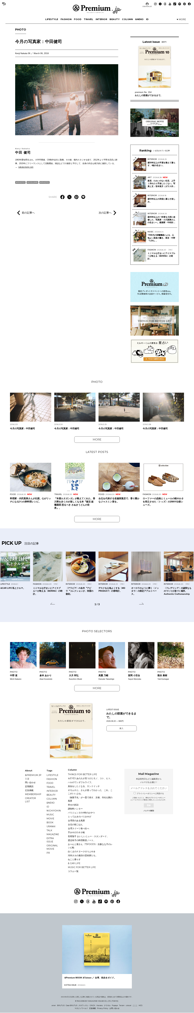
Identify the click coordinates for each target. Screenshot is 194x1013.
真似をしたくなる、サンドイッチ (84, 786)
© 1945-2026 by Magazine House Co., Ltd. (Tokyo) (96, 1001)
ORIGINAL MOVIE (52, 847)
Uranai (51, 826)
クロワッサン (84, 1005)
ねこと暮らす (74, 859)
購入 (122, 728)
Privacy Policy (102, 1008)
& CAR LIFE (74, 863)
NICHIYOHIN (54, 810)
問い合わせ (30, 782)
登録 (149, 805)
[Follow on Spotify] (179, 4)
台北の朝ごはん (75, 824)
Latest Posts (97, 452)
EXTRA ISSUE (50, 840)
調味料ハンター (75, 808)
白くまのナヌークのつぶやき (81, 851)
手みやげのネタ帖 (76, 832)
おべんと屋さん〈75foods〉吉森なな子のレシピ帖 (90, 846)
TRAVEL (88, 19)
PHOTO (20, 29)
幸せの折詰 (73, 804)
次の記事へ (105, 212)
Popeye (115, 1005)
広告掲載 (29, 790)
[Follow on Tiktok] (174, 4)
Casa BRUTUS (71, 1005)
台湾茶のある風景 (76, 820)
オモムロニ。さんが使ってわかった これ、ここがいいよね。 (90, 792)
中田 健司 (23, 150)
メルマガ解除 (148, 811)
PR (48, 853)
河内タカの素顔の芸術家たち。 (83, 855)
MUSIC (50, 814)
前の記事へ (28, 212)
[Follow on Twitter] (160, 4)
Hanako (99, 1005)
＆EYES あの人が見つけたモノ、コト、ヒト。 (90, 778)
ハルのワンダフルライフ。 (80, 782)
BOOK (50, 822)
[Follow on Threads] (165, 4)
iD (147, 19)
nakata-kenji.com (25, 167)
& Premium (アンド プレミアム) (97, 9)
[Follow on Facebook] (189, 4)
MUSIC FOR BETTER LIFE (82, 867)
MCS (140, 1005)
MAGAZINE (53, 834)
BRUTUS (61, 1005)
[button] (52, 604)
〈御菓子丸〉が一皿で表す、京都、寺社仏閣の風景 (90, 799)
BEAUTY (115, 19)
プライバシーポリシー (157, 798)
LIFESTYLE (51, 19)
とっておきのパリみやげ (79, 816)
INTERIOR (101, 19)
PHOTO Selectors (97, 631)
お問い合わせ (114, 1008)
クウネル (107, 1005)
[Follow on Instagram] (155, 4)
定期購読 (29, 786)
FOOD (77, 19)
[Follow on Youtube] (169, 4)
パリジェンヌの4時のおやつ (81, 812)
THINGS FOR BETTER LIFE (82, 774)
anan (54, 1005)
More (97, 439)
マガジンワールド (81, 1008)
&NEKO (139, 19)
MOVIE (50, 818)
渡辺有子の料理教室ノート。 (81, 840)
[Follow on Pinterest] (184, 4)
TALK (49, 830)
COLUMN (127, 19)
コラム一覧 (73, 871)
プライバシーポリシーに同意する (150, 793)
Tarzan (122, 1005)
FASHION (66, 19)
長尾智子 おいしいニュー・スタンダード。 (88, 836)
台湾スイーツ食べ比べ (78, 828)
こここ (134, 1005)
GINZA (92, 1005)
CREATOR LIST (147, 6)
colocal (128, 1005)
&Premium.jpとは (33, 777)
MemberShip (33, 794)
